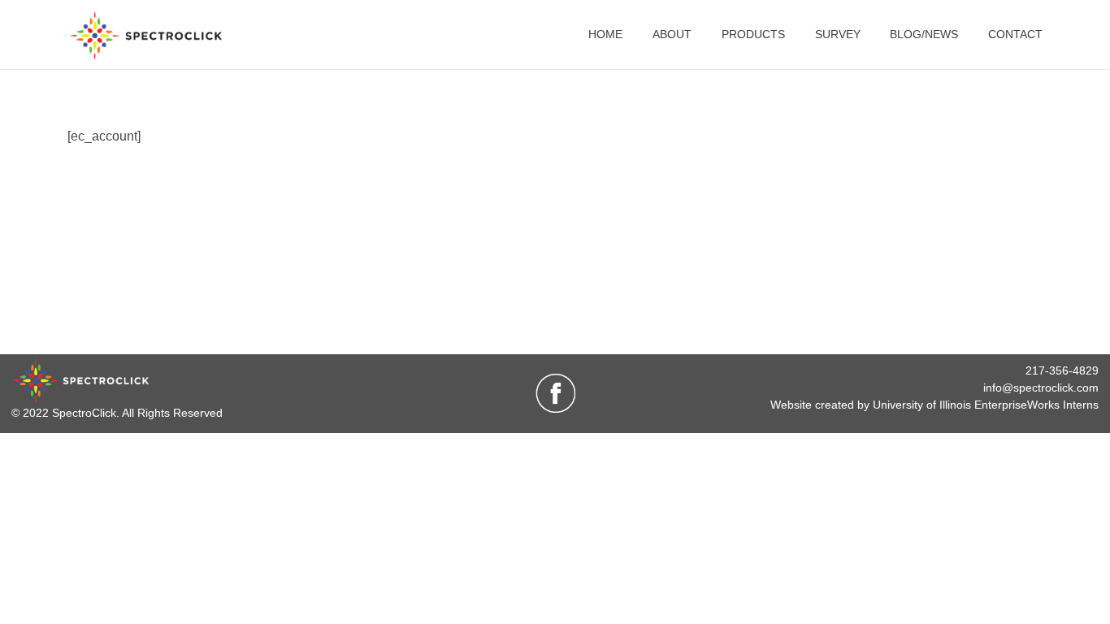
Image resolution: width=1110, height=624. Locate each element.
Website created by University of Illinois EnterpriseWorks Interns (934, 404)
